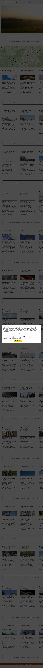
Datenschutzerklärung (6, 331)
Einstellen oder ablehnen (8, 340)
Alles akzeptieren (18, 340)
